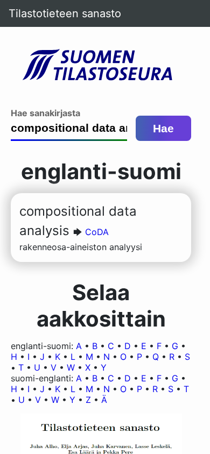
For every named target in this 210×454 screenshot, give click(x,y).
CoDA (97, 231)
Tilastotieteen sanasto (65, 13)
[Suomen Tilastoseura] (101, 66)
